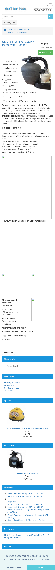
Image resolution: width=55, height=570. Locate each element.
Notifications (9, 529)
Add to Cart (46, 52)
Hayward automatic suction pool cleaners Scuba (27, 428)
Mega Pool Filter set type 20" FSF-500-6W (25, 507)
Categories (10, 22)
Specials (7, 400)
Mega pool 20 (13, 501)
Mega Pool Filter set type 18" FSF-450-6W (25, 496)
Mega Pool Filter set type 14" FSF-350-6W (25, 493)
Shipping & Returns (12, 382)
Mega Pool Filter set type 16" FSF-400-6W (25, 504)
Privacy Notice (10, 385)
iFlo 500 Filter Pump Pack (27, 473)
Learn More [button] (44, 559)
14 (8, 499)
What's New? (9, 445)
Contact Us (8, 390)
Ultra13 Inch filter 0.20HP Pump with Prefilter (26, 520)
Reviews (9, 352)
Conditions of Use (11, 388)
